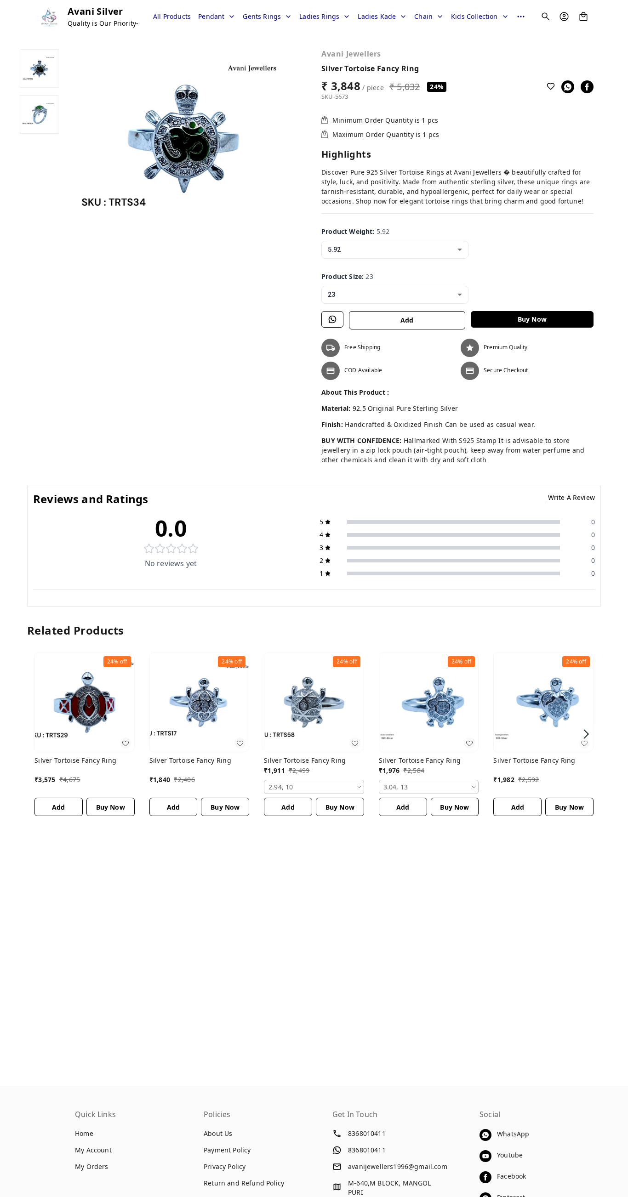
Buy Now (532, 319)
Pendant (211, 16)
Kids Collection (474, 16)
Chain (423, 16)
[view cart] (583, 16)
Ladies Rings (319, 16)
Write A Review (571, 497)
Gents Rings (262, 16)
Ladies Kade (377, 16)
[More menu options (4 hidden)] (520, 16)
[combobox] (394, 250)
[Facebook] (587, 86)
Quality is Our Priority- (103, 23)
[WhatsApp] (567, 86)
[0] (583, 16)
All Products (172, 16)
